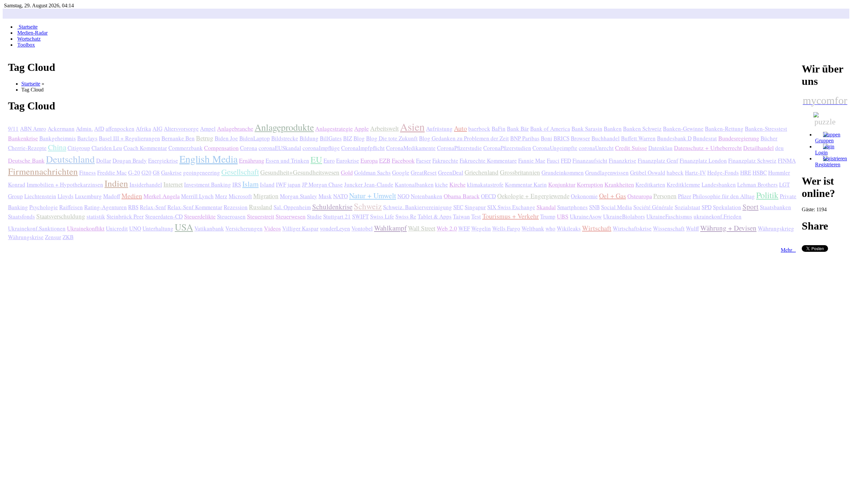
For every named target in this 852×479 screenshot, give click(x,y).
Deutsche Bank (26, 160)
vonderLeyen (335, 228)
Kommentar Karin (526, 184)
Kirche (457, 184)
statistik (96, 216)
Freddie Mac (112, 172)
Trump (547, 216)
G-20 (134, 172)
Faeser (423, 160)
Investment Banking (207, 184)
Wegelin (481, 228)
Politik (767, 195)
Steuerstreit (260, 216)
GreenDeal (450, 172)
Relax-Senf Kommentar (194, 207)
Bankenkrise (23, 138)
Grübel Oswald (647, 172)
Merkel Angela (161, 196)
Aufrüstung (439, 128)
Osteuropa (639, 196)
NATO (340, 196)
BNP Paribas (524, 138)
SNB (594, 207)
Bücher (768, 138)
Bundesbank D (674, 138)
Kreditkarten (650, 184)
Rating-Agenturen (105, 207)
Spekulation (727, 207)
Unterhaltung (157, 228)
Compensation (221, 148)
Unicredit (117, 228)
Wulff (692, 228)
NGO (403, 196)
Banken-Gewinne (683, 128)
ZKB (68, 237)
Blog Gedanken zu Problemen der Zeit (464, 138)
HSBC (759, 172)
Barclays (87, 138)
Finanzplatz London (703, 160)
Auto (460, 128)
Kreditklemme (683, 184)
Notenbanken (426, 196)
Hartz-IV (695, 172)
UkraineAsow (586, 216)
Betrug (204, 138)
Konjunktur (561, 184)
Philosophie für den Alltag (724, 196)
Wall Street (421, 228)
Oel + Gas (612, 195)
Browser (580, 138)
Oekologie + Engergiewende (533, 196)
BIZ (347, 138)
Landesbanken (719, 184)
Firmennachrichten (43, 171)
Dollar (103, 160)
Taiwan (461, 216)
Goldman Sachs (372, 172)
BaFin (499, 128)
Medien (131, 195)
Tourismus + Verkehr (510, 216)
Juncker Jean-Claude (368, 184)
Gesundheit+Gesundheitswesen (299, 172)
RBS (133, 207)
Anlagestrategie (334, 128)
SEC (458, 207)
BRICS (561, 138)
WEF (464, 228)
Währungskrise (26, 237)
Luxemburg (88, 196)
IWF (281, 184)
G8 (156, 172)
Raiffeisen (71, 207)
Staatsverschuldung (60, 216)
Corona (248, 148)
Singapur (475, 207)
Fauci (553, 160)
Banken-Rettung (724, 128)
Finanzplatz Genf (658, 160)
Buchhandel (605, 138)
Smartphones (572, 207)
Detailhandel (758, 148)
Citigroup (79, 148)
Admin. (84, 128)
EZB (384, 160)
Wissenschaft (669, 228)
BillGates (331, 138)
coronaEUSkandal (280, 148)
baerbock (479, 128)
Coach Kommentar (145, 148)
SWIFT (360, 216)
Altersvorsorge (181, 128)
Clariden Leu (107, 148)
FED (566, 160)
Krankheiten (619, 184)
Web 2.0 (447, 228)
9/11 (13, 128)
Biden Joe (226, 138)
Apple (361, 128)
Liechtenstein (40, 196)
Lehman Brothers (757, 184)
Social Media (616, 207)
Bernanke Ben (178, 138)
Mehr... (788, 249)
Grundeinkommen (562, 172)
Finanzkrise (622, 160)
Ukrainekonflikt (86, 228)
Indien (116, 183)
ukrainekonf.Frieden (718, 216)
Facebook (403, 160)
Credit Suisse (631, 148)
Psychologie (43, 207)
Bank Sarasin (586, 128)
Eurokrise (347, 160)
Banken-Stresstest (766, 128)
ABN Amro (33, 128)
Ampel (208, 128)
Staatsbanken (775, 207)
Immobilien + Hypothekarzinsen (65, 184)
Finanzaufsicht (589, 160)
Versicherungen (244, 228)
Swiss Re (405, 216)
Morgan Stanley (298, 196)
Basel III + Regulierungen (129, 138)
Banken (613, 128)
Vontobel (362, 228)
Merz (221, 196)
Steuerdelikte (200, 216)
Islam (250, 184)
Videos (272, 228)
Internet (173, 184)
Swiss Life (382, 216)
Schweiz (368, 206)
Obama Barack (462, 196)
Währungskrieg (776, 228)
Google (400, 172)
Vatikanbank (209, 228)
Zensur (53, 237)
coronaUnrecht (596, 148)
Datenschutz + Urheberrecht (708, 148)
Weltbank (533, 228)
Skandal (546, 207)
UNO (135, 228)
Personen (665, 196)
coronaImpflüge (321, 148)
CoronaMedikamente (411, 148)
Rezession (236, 207)
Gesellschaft (240, 172)
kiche (441, 184)
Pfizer (684, 196)
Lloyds (66, 196)
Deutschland (70, 158)
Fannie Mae (531, 160)
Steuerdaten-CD (164, 216)
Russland (260, 207)
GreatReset (424, 172)
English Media (208, 158)
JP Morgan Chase (322, 184)
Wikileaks (569, 228)
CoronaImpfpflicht (363, 148)
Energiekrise (163, 160)
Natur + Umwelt (372, 195)
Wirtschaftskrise (632, 228)
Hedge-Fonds (723, 172)
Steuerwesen (291, 216)
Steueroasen (231, 216)
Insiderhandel (145, 184)
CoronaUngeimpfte (554, 148)
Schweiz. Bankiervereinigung (417, 207)
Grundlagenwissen (607, 172)
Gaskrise (171, 172)
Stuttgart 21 (337, 216)
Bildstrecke (284, 138)
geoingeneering (201, 172)
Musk (325, 196)
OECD (488, 196)
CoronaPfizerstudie (459, 148)
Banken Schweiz (642, 128)
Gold (347, 172)
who (550, 228)
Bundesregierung (738, 138)
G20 (146, 172)
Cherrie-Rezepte (27, 148)
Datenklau (660, 148)
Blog (359, 138)
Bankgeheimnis (57, 138)
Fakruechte (445, 160)
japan (294, 184)
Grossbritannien (520, 172)
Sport (750, 206)
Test (476, 216)
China (57, 147)
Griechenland (482, 172)
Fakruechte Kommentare (488, 160)
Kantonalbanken (414, 184)
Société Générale (653, 207)
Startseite (30, 83)
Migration (266, 196)
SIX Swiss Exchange (511, 207)
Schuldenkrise (332, 206)
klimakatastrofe (485, 184)
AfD (99, 128)
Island (267, 184)
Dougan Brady (129, 160)
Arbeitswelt (384, 128)
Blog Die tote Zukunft (392, 138)
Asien (412, 126)
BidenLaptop (254, 138)
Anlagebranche (235, 128)
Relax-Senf (153, 207)
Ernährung (251, 160)
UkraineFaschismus (669, 216)
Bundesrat (705, 138)
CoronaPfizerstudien (507, 148)
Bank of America (550, 128)
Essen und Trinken (287, 160)
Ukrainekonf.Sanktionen (37, 228)
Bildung (309, 138)
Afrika (143, 128)
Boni (546, 138)
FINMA (787, 160)
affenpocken (120, 128)
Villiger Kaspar (300, 228)
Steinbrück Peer (125, 216)
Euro (329, 160)
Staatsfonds (21, 216)
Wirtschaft (596, 228)
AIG (157, 128)
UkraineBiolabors (624, 216)
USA (184, 227)
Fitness (87, 172)
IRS (236, 184)
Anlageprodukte (284, 127)
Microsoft (240, 196)
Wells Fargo (506, 228)
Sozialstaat (687, 207)
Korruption (590, 184)
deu (779, 148)
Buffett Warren (638, 138)
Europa (369, 160)
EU (316, 159)
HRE (745, 172)
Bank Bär (518, 128)
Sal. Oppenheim (292, 207)
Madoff (111, 196)
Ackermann (61, 128)
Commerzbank (185, 148)
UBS (562, 216)
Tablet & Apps (435, 216)
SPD (707, 207)
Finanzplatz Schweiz (752, 160)
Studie (314, 216)
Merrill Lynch (197, 196)
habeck (675, 172)
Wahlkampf (390, 228)
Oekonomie (584, 196)
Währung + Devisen (728, 228)
